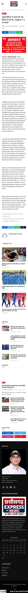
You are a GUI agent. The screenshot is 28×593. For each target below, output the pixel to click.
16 (24, 547)
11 (7, 547)
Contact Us (5, 572)
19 (10, 550)
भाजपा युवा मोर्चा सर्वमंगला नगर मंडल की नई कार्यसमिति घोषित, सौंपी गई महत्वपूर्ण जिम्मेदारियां (17, 337)
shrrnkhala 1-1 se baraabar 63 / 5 (11, 221)
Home (14, 589)
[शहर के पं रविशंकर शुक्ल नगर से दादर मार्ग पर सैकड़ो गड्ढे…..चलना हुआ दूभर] (5, 420)
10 (3, 547)
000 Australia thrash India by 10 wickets (12, 214)
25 (7, 552)
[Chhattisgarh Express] (14, 4)
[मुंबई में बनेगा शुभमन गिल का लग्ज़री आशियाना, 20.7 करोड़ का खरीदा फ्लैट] (14, 254)
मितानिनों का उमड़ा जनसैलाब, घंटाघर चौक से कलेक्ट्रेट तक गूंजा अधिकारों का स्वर (17, 328)
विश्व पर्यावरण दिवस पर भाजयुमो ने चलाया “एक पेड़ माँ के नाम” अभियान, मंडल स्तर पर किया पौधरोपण (18, 356)
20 (14, 550)
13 (14, 547)
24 (3, 552)
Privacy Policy (5, 567)
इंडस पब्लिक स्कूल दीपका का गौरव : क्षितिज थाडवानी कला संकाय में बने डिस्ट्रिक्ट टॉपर (17, 347)
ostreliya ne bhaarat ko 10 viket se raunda (13, 218)
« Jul (3, 558)
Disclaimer (4, 575)
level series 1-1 (6, 216)
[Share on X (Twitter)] (12, 32)
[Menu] (3, 4)
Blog (4, 382)
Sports (4, 13)
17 (3, 550)
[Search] (25, 4)
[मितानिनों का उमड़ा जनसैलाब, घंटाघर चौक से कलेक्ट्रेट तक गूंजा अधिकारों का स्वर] (5, 328)
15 (20, 547)
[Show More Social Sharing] (24, 32)
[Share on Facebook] (5, 32)
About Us (4, 570)
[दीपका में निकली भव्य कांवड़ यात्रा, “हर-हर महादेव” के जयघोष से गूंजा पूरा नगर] (14, 376)
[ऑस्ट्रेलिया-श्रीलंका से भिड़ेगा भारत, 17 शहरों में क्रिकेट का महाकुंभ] (14, 277)
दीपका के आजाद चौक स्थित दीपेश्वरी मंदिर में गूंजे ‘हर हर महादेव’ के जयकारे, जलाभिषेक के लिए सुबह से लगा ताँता (17, 399)
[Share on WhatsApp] (19, 32)
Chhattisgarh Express (12, 26)
